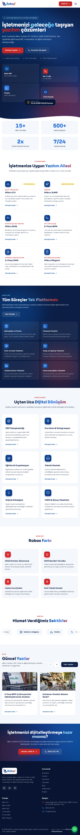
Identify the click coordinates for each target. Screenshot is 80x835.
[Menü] (75, 3)
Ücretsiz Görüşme (38, 50)
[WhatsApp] (10, 788)
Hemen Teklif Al (27, 751)
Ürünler (44, 776)
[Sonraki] (56, 664)
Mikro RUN (5, 809)
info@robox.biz (50, 811)
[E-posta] (15, 788)
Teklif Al (64, 4)
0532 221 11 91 (53, 751)
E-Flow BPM (6, 812)
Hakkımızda (46, 789)
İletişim (44, 792)
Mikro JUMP (6, 805)
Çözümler (45, 779)
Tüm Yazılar (68, 664)
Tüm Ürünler (10, 314)
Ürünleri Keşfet (11, 50)
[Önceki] (50, 664)
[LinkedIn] (4, 788)
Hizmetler (45, 782)
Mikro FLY (5, 802)
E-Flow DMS (6, 815)
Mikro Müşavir (7, 818)
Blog (43, 786)
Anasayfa (45, 773)
